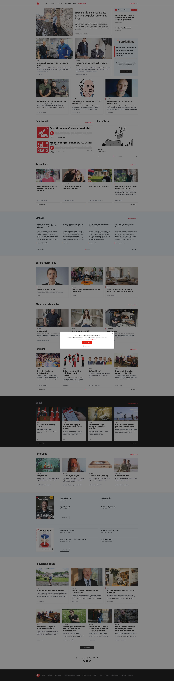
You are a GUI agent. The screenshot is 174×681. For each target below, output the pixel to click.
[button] (87, 346)
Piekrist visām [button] (87, 342)
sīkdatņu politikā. (92, 339)
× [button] (112, 333)
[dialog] (87, 340)
